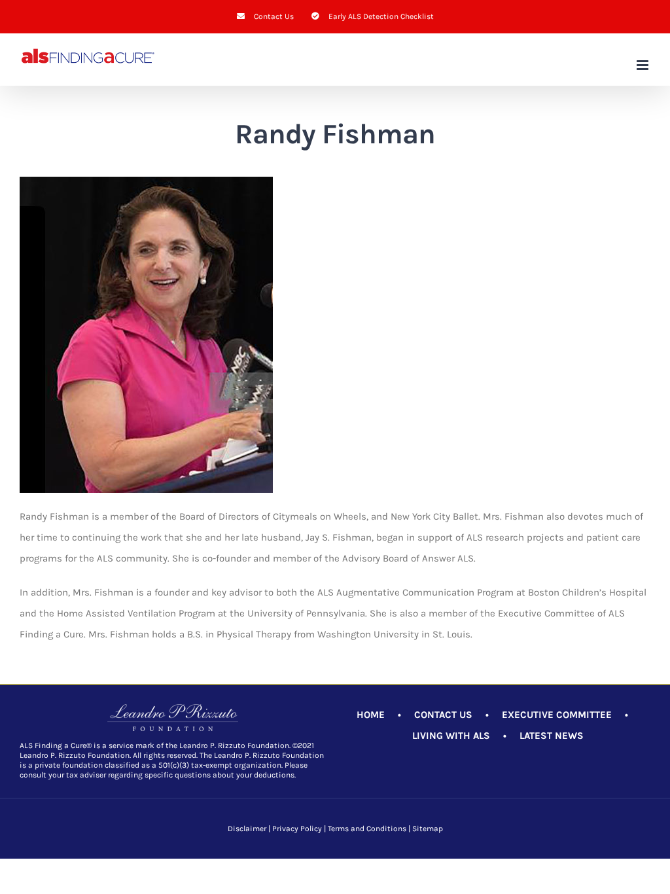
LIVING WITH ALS (451, 736)
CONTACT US (443, 715)
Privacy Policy (297, 828)
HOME (371, 715)
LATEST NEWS (552, 736)
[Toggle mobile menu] (643, 65)
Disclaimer (247, 828)
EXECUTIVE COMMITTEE (557, 715)
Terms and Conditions (367, 828)
